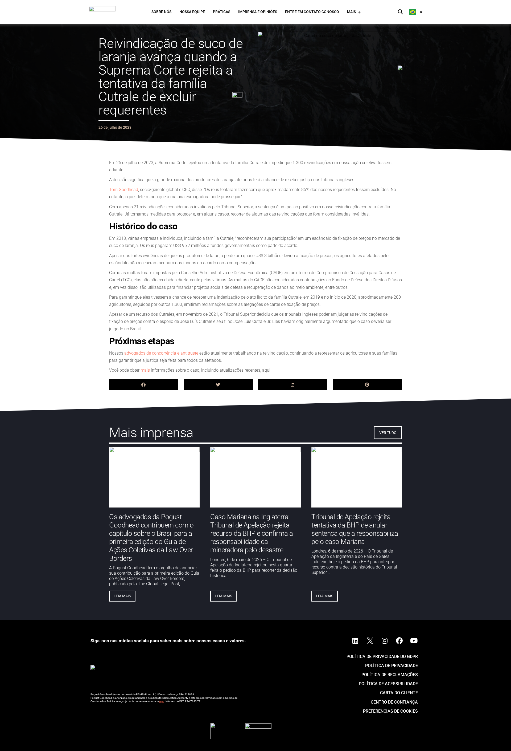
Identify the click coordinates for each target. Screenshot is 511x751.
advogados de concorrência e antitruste (161, 353)
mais (145, 370)
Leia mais (122, 596)
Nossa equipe (192, 12)
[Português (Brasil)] (416, 12)
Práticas (221, 12)
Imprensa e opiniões (257, 12)
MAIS (351, 12)
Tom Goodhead (123, 189)
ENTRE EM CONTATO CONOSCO (312, 12)
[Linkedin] (355, 641)
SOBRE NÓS (161, 12)
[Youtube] (414, 641)
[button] (400, 12)
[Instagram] (384, 641)
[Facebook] (399, 641)
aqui (161, 701)
